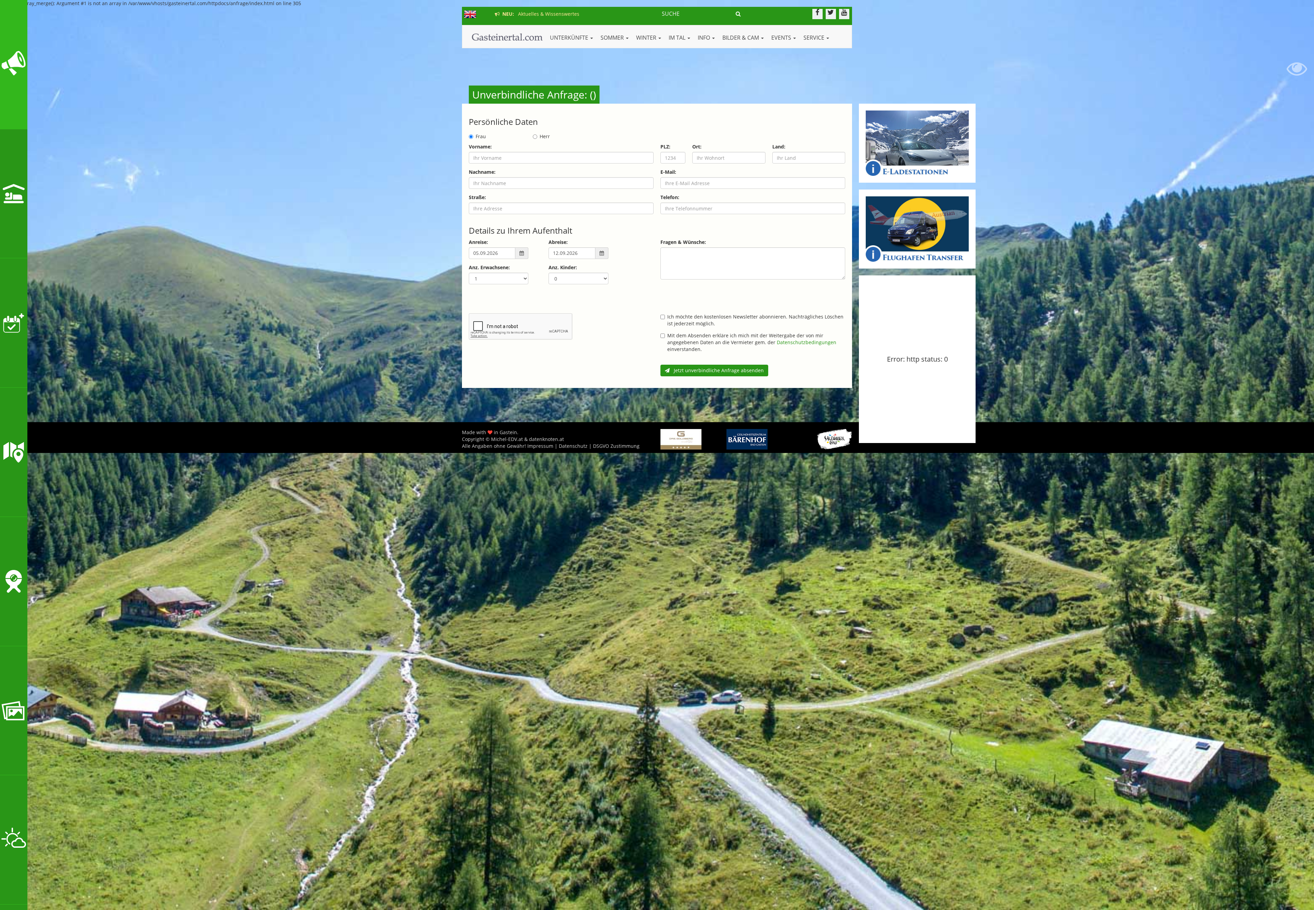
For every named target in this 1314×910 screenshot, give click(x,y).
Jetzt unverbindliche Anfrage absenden (717, 370)
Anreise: (478, 242)
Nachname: (482, 172)
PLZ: (665, 146)
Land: (778, 146)
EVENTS (782, 37)
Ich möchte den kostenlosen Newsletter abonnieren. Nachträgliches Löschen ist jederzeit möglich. (755, 320)
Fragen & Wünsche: (683, 242)
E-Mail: (668, 172)
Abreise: (558, 242)
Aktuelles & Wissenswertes (539, 14)
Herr (545, 136)
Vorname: (480, 146)
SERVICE (814, 37)
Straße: (477, 197)
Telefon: (669, 197)
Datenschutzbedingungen (806, 342)
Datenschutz (573, 446)
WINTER (647, 37)
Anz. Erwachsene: (489, 267)
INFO (704, 37)
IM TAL (678, 37)
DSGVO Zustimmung (616, 446)
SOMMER (613, 37)
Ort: (696, 146)
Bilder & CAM (741, 37)
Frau (481, 136)
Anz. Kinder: (563, 267)
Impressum (540, 446)
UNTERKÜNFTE (570, 37)
